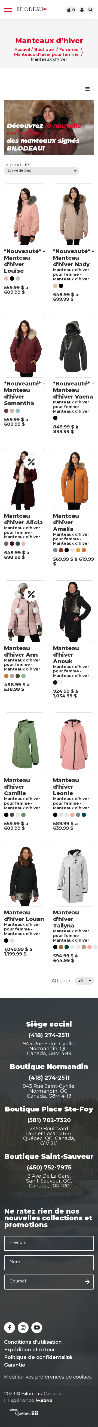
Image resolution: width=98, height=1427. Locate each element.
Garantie (14, 1365)
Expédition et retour (29, 1350)
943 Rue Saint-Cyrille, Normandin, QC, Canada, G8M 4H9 (49, 1049)
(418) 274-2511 (49, 1035)
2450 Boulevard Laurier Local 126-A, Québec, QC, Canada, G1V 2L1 (49, 1136)
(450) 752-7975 (49, 1167)
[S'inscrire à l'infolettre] (87, 1282)
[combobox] (41, 171)
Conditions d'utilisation (33, 1342)
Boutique (44, 49)
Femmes (68, 49)
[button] (87, 89)
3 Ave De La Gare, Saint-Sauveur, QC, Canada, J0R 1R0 (49, 1181)
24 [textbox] (80, 980)
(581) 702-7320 (49, 1120)
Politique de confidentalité (38, 1357)
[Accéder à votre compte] (81, 9)
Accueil (22, 49)
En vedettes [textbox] (19, 170)
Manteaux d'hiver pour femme (46, 54)
